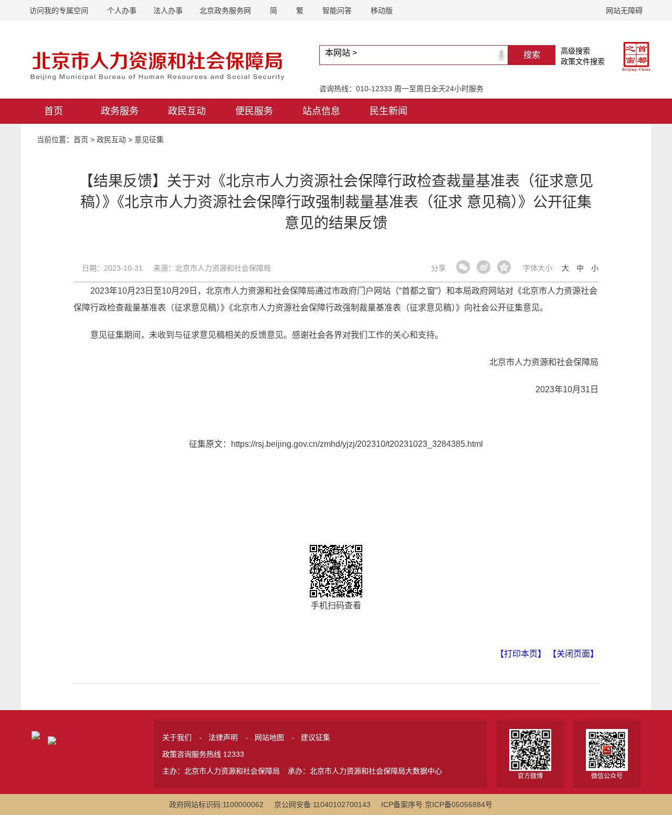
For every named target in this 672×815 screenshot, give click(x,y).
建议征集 (315, 737)
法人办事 (168, 10)
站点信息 (321, 111)
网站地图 (269, 737)
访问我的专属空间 (58, 10)
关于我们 (177, 737)
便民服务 (254, 111)
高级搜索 (575, 51)
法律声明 (223, 737)
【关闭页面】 (573, 653)
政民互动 (187, 111)
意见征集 (149, 139)
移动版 (382, 10)
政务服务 (120, 111)
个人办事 (121, 10)
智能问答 (337, 10)
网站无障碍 (624, 10)
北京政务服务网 (225, 10)
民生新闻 (388, 111)
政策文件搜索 (583, 61)
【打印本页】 (521, 653)
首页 (53, 111)
